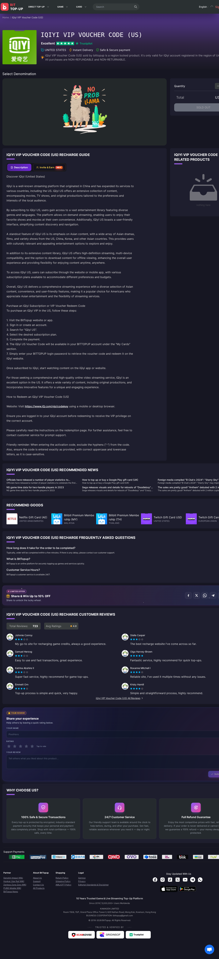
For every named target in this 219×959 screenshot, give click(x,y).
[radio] (16, 639)
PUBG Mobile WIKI (12, 888)
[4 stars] (26, 746)
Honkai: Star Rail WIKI (13, 881)
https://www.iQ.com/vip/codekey (46, 406)
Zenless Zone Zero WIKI (14, 884)
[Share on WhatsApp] (204, 595)
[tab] (19, 167)
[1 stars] (8, 746)
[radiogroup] (21, 639)
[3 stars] (20, 746)
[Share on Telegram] (213, 595)
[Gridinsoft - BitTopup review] (110, 934)
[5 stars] (32, 746)
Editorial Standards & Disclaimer (93, 884)
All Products (38, 888)
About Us (37, 878)
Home (5, 17)
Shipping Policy (63, 881)
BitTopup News (10, 891)
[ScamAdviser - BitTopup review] (81, 934)
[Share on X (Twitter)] (196, 595)
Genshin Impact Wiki (13, 878)
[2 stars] (14, 746)
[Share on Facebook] (188, 595)
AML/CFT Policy (63, 884)
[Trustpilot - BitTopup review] (138, 934)
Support (37, 881)
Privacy (82, 881)
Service (82, 878)
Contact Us (38, 884)
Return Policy (62, 878)
